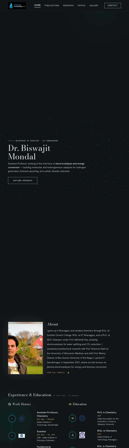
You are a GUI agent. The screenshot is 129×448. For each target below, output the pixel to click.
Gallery (93, 5)
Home (37, 5)
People (81, 5)
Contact (113, 5)
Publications (52, 5)
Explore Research (22, 180)
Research (68, 5)
